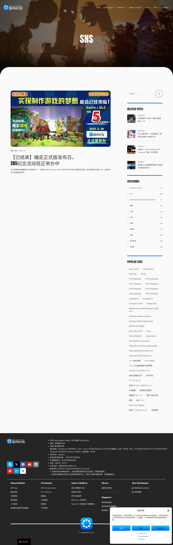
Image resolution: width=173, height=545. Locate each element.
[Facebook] (23, 464)
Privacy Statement (143, 536)
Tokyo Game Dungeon (136, 405)
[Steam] (10, 464)
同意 (121, 528)
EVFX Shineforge (135, 289)
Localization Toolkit (136, 303)
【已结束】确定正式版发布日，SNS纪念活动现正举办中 (43, 160)
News (105, 483)
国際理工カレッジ (135, 395)
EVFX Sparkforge (135, 294)
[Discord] (36, 464)
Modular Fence (152, 303)
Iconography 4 (148, 299)
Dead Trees (133, 274)
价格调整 (132, 390)
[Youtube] (29, 464)
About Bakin (18, 483)
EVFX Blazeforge (135, 279)
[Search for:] (144, 94)
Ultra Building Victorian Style (139, 341)
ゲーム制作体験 (135, 361)
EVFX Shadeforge (151, 284)
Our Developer (140, 483)
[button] (168, 510)
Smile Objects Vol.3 (135, 331)
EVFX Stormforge (151, 294)
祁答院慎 (154, 410)
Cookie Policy (142, 533)
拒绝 (141, 528)
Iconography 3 (134, 299)
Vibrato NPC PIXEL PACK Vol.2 (140, 356)
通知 (12, 151)
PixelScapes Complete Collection (140, 316)
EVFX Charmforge (151, 279)
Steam (149, 331)
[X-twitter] (16, 464)
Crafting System (148, 269)
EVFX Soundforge (151, 289)
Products (46, 483)
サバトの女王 (150, 361)
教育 (130, 400)
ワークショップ (135, 380)
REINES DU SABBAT (136, 326)
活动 (15, 151)
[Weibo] (10, 471)
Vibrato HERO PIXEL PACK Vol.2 (141, 351)
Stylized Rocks (151, 336)
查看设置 (160, 528)
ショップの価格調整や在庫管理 (140, 366)
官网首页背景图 (145, 390)
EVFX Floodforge (135, 284)
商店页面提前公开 (135, 375)
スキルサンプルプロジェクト (139, 371)
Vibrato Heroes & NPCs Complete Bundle (143, 346)
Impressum (141, 539)
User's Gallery (79, 483)
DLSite (143, 274)
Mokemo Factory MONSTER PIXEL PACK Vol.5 (144, 310)
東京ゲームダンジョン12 (138, 410)
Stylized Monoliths (135, 336)
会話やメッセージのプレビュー (140, 385)
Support (106, 497)
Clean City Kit (134, 269)
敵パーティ (141, 400)
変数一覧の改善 (152, 395)
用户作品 (149, 375)
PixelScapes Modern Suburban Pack (141, 321)
